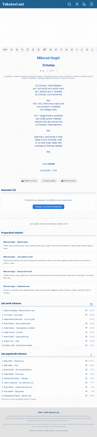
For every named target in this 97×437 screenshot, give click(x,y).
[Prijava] (77, 4)
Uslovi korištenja (62, 431)
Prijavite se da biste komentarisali (48, 207)
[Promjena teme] (84, 4)
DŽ (44, 49)
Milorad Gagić (48, 58)
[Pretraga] (69, 4)
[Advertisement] (48, 27)
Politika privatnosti (35, 431)
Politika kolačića (49, 431)
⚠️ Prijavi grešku (48, 181)
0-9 (5, 49)
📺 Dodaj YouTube (68, 181)
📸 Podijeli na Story (29, 181)
